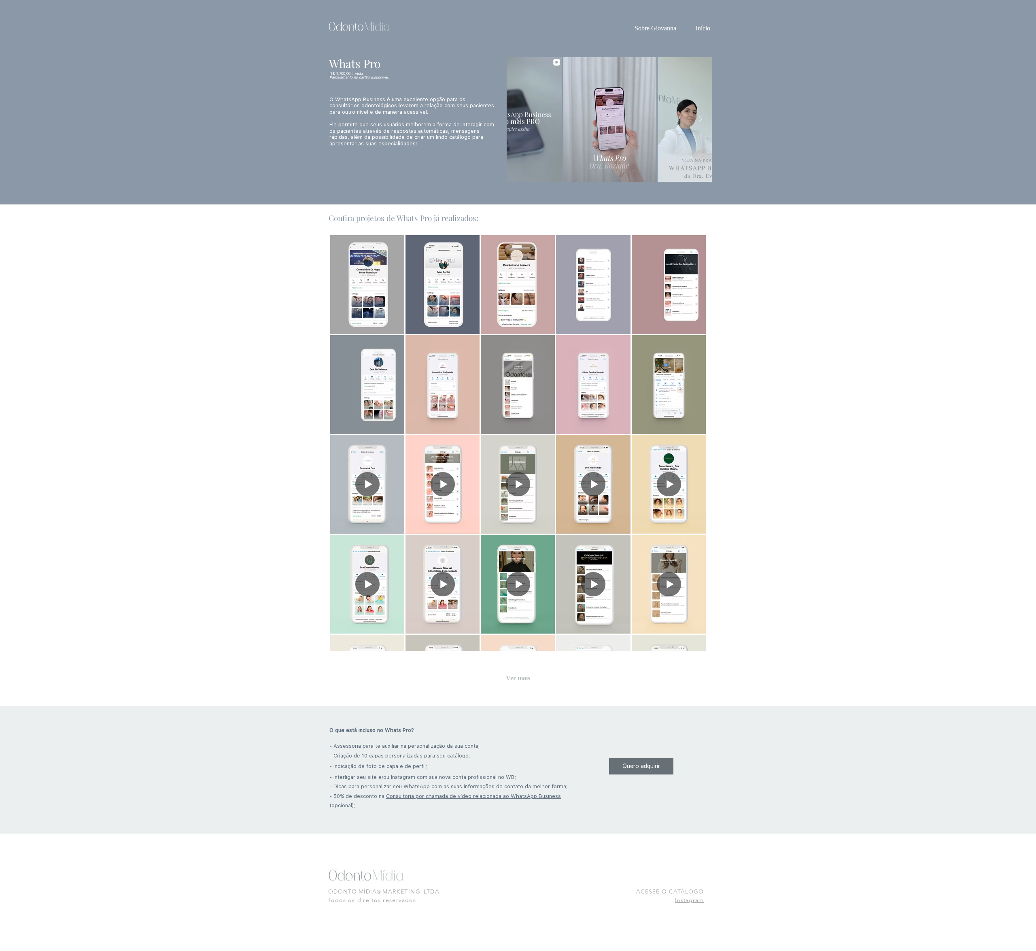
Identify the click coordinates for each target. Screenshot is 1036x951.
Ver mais (518, 677)
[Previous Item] (518, 119)
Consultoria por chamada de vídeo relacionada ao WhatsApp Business (473, 796)
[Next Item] (700, 119)
